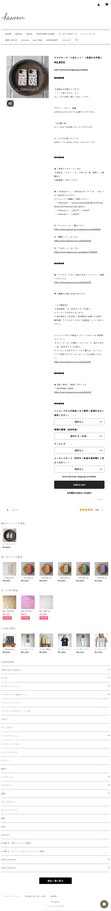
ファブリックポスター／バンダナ (16, 711)
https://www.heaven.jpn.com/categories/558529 (77, 229)
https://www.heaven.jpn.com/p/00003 (72, 392)
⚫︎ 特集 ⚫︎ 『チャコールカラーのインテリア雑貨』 (23, 851)
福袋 (3, 818)
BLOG (29, 34)
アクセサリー (7, 785)
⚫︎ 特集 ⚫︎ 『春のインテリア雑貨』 (16, 843)
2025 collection (8, 868)
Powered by (52, 906)
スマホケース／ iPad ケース (13, 694)
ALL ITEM (37, 40)
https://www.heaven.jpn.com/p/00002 (72, 241)
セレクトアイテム (9, 810)
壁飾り (4, 769)
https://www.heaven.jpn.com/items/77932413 (75, 252)
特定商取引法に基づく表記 (35, 896)
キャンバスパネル (9, 752)
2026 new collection (11, 670)
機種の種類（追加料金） (66, 429)
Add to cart (79, 484)
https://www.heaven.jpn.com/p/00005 (72, 282)
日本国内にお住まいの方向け (79, 493)
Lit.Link (25, 40)
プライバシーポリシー (12, 896)
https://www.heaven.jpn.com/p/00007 (72, 362)
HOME (8, 34)
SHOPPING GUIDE (45, 34)
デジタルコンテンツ (10, 686)
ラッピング (60, 444)
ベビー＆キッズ (8, 802)
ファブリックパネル (10, 744)
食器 (3, 793)
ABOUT (19, 34)
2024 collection (8, 859)
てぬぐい (5, 719)
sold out (5, 835)
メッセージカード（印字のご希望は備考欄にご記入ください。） (79, 460)
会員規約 (53, 896)
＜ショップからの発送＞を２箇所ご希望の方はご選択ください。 (79, 413)
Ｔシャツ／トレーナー (11, 703)
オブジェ (5, 760)
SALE (3, 826)
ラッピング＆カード (68, 34)
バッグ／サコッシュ (10, 736)
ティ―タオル (7, 727)
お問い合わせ (11, 40)
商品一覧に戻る (55, 880)
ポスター (5, 678)
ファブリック (7, 777)
